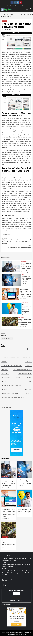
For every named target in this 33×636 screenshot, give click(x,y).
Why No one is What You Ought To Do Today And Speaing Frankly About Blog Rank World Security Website (16, 240)
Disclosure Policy (17, 5)
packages (18, 377)
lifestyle (4, 369)
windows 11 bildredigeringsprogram (13, 397)
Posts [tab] (8, 257)
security (4, 381)
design (19, 357)
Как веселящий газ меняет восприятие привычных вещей (24, 511)
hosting (28, 361)
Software (12, 14)
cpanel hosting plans (8, 357)
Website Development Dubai (10, 393)
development (27, 357)
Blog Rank (3, 14)
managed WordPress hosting (22, 369)
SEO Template (6, 389)
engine (4, 361)
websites (7, 234)
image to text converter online (11, 365)
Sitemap (24, 5)
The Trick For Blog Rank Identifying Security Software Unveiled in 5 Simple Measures (19, 247)
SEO (23, 274)
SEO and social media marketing (11, 385)
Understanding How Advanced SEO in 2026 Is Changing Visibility (26, 280)
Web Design (23, 261)
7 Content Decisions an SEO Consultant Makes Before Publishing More (26, 266)
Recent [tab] (3, 257)
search (29, 377)
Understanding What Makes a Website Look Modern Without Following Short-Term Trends (8, 513)
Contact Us (9, 5)
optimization (6, 377)
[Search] (30, 9)
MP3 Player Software (25, 373)
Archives (3, 335)
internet (28, 365)
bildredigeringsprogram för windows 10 (14, 349)
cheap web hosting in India (10, 353)
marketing (5, 373)
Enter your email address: (16, 590)
